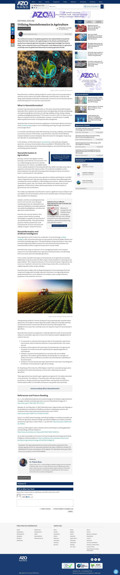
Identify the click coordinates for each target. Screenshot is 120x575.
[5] (81, 64)
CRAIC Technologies (83, 132)
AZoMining (20, 540)
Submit (70, 511)
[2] (81, 37)
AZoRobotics (20, 532)
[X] (13, 37)
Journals (56, 544)
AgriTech (84, 165)
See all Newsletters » (81, 188)
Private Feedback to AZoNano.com (63, 509)
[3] (81, 46)
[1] (81, 28)
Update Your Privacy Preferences (30, 573)
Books (71, 530)
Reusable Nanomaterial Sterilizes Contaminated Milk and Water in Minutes (95, 46)
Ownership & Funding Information (93, 549)
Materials (72, 536)
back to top (96, 555)
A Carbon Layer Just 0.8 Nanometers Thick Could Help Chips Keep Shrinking (95, 64)
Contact (89, 538)
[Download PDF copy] (13, 25)
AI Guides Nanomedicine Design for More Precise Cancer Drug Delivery (95, 54)
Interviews (56, 540)
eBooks (72, 532)
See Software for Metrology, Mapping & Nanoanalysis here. (61, 157)
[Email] (13, 45)
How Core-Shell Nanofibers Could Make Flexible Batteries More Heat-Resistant (95, 37)
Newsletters (90, 536)
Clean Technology (87, 180)
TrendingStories (79, 21)
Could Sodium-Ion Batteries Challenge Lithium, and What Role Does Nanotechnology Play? (95, 118)
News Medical (38, 536)
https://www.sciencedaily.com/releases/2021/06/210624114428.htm (38, 432)
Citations (20, 484)
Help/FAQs (73, 542)
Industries (73, 540)
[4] (81, 55)
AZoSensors (37, 530)
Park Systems (82, 147)
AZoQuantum (38, 532)
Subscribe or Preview (88, 166)
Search (88, 532)
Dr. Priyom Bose (35, 462)
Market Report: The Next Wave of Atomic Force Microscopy (95, 108)
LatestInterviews (89, 21)
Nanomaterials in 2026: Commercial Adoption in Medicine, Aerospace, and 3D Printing (95, 100)
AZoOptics (19, 536)
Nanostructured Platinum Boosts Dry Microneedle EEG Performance (94, 28)
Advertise (89, 540)
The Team (73, 547)
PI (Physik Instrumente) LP (85, 139)
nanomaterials (45, 142)
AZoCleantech (20, 534)
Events (72, 534)
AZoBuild (19, 538)
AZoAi (35, 534)
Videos (55, 536)
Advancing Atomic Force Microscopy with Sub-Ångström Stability (88, 143)
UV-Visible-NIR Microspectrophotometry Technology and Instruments (88, 129)
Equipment (57, 534)
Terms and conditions (25, 451)
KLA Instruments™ (83, 155)
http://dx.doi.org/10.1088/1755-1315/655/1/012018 (33, 413)
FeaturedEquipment (98, 21)
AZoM (18, 530)
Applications (73, 538)
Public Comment (46, 509)
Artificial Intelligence (88, 173)
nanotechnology (26, 125)
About (88, 530)
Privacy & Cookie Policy (93, 544)
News (55, 530)
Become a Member (92, 534)
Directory (56, 542)
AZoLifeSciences (38, 538)
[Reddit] (13, 41)
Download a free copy (59, 226)
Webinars (56, 538)
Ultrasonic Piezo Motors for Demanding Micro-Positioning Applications (88, 136)
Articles (56, 532)
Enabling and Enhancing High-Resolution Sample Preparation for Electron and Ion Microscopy (88, 151)
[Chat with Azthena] (115, 571)
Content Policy (90, 547)
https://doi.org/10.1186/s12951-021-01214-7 (31, 403)
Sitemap (72, 544)
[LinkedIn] (13, 29)
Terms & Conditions (92, 542)
